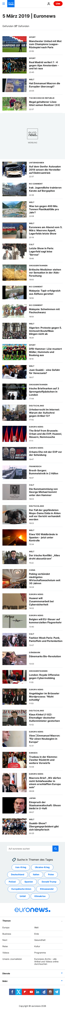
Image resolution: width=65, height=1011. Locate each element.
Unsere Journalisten (12, 959)
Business (6, 933)
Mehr (5, 981)
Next (4, 940)
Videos (5, 952)
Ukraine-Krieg (42, 867)
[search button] (55, 849)
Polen (51, 874)
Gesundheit (40, 940)
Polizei (12, 881)
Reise (5, 946)
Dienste (6, 973)
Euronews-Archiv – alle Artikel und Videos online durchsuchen (46, 961)
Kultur (37, 946)
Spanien (28, 881)
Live (58, 3)
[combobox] (32, 849)
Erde (36, 933)
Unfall (23, 896)
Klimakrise (40, 896)
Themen (6, 920)
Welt (36, 927)
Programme (40, 952)
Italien (36, 874)
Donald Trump (49, 881)
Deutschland (17, 874)
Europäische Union (21, 889)
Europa (5, 927)
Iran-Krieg (20, 867)
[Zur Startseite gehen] (11, 3)
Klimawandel (47, 889)
